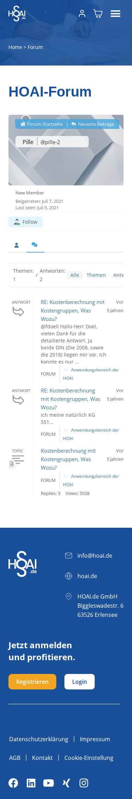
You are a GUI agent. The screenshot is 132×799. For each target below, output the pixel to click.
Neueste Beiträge (95, 124)
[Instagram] (84, 783)
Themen (96, 275)
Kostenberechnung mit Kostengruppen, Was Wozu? (68, 459)
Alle (74, 275)
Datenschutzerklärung (38, 739)
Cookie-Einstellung (88, 758)
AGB (14, 758)
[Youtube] (49, 783)
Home (15, 47)
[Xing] (66, 783)
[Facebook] (13, 783)
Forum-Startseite (44, 124)
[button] (116, 13)
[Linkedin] (31, 783)
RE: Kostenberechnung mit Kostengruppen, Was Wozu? (73, 310)
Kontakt (42, 758)
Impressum (95, 739)
